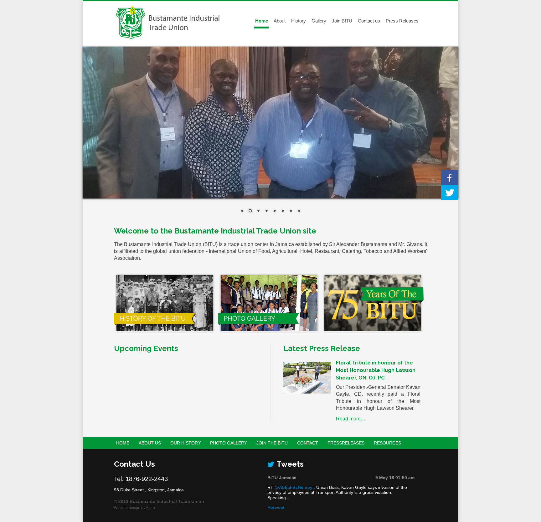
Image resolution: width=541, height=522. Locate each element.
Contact (307, 442)
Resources (387, 442)
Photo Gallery (228, 442)
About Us (150, 442)
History (298, 20)
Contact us (369, 20)
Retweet (276, 507)
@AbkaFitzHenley (293, 487)
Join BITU (342, 20)
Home (261, 20)
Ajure (150, 507)
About (280, 20)
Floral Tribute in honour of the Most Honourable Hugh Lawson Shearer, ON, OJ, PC (375, 370)
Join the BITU (272, 442)
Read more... (350, 418)
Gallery (319, 20)
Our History (185, 442)
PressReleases (345, 442)
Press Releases (402, 20)
